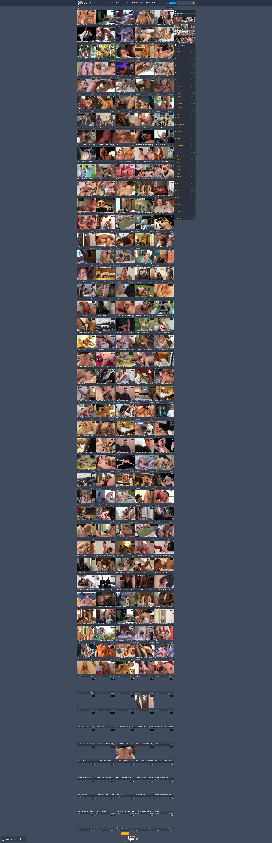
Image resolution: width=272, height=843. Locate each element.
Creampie (186, 103)
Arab (186, 48)
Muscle (186, 162)
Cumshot (186, 107)
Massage (186, 152)
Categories (108, 2)
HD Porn (142, 2)
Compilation (186, 100)
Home (91, 2)
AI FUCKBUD (149, 2)
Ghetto (186, 138)
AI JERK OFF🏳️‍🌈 (135, 2)
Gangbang (186, 135)
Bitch (186, 79)
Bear (186, 69)
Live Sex (127, 2)
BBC (186, 65)
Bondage (186, 90)
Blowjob (186, 86)
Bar (186, 58)
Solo (186, 187)
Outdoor (186, 166)
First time (186, 131)
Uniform (186, 211)
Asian (186, 51)
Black (186, 83)
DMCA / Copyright (125, 841)
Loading (124, 833)
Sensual (186, 180)
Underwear (186, 208)
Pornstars (121, 2)
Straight (186, 190)
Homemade (186, 145)
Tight (186, 197)
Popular (168, 10)
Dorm (186, 121)
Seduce (186, 176)
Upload (156, 2)
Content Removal (146, 841)
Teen (186, 194)
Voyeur (186, 215)
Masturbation (186, 156)
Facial (186, 128)
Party (186, 169)
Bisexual (186, 76)
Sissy (186, 183)
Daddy (186, 114)
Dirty (186, 117)
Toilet (186, 201)
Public (186, 173)
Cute (186, 110)
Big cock (186, 72)
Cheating (186, 97)
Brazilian (186, 93)
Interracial (186, 149)
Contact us (140, 841)
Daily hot (96, 2)
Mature (186, 159)
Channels (114, 2)
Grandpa (186, 142)
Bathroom (186, 62)
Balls (186, 55)
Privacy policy (133, 841)
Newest (102, 2)
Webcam (186, 218)
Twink (186, 204)
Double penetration (186, 124)
